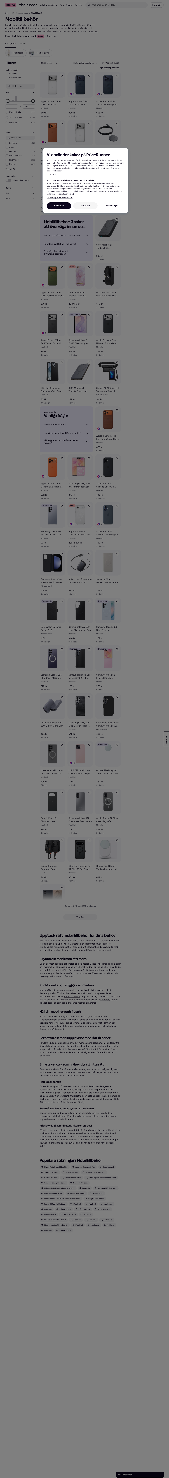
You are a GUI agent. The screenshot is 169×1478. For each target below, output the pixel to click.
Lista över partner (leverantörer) (60, 197)
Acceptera (59, 205)
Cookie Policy (52, 174)
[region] (85, 180)
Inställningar (112, 205)
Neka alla (85, 205)
